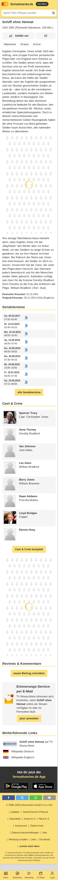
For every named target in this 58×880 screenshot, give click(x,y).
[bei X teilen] (22, 797)
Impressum (21, 825)
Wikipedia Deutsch (22, 751)
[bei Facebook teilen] (8, 797)
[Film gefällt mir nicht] (46, 35)
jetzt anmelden (29, 718)
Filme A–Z (44, 818)
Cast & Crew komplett (29, 549)
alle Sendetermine (29, 392)
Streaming (29, 877)
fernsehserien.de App (29, 776)
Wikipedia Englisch (22, 757)
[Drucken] (49, 797)
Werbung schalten (18, 839)
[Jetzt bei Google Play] (16, 786)
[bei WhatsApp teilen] (35, 797)
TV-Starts (41, 877)
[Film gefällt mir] (18, 35)
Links (33, 839)
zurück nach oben (29, 846)
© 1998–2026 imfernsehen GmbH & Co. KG (29, 805)
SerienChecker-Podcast (35, 811)
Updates (15, 811)
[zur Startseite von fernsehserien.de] (5, 4)
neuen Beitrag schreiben (29, 673)
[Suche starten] (53, 13)
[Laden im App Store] (43, 786)
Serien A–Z (29, 818)
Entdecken (17, 877)
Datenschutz (37, 825)
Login (52, 877)
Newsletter (15, 818)
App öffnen (42, 4)
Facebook (44, 839)
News (5, 877)
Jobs (44, 832)
